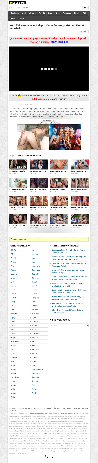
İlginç (13, 318)
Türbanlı (14, 365)
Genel (34, 302)
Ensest (34, 286)
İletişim (57, 408)
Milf (12, 330)
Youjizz (34, 389)
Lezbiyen (35, 322)
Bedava (14, 274)
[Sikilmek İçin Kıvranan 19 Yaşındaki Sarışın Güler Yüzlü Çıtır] (38, 200)
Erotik (13, 290)
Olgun (13, 334)
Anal (24, 13)
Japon (34, 318)
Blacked (35, 274)
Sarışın (34, 345)
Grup (57, 13)
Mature (34, 326)
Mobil (34, 330)
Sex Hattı (35, 349)
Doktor (13, 286)
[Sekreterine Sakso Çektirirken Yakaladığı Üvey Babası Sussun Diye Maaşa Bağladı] (38, 164)
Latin (13, 322)
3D (33, 250)
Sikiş (13, 353)
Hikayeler (35, 314)
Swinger (14, 357)
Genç (50, 13)
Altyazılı (32, 13)
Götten (34, 306)
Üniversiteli (36, 373)
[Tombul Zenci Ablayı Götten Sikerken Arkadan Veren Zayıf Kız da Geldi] (38, 218)
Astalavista (36, 266)
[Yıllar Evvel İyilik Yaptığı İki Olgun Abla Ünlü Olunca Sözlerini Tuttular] (59, 200)
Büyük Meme (36, 278)
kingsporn (19, 105)
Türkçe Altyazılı (37, 369)
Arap (12, 266)
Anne (33, 262)
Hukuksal (47, 408)
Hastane (35, 310)
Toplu (34, 361)
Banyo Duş (36, 270)
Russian (14, 345)
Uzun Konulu (15, 377)
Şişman (34, 353)
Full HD (42, 13)
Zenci (13, 18)
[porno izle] (65, 137)
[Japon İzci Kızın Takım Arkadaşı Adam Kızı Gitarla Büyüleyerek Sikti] (38, 182)
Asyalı (13, 270)
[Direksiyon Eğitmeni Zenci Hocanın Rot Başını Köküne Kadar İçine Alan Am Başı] (59, 182)
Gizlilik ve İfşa (25, 408)
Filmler (34, 294)
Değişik (34, 282)
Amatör (13, 258)
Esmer (34, 290)
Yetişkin (14, 389)
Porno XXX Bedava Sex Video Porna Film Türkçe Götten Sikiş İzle (49, 413)
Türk (84, 13)
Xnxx (13, 381)
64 (12, 254)
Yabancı (14, 385)
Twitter (13, 373)
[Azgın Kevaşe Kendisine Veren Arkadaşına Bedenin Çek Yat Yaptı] (59, 218)
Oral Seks (35, 334)
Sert (12, 349)
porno (45, 433)
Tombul (13, 361)
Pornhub (35, 337)
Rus (33, 341)
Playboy (14, 337)
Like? (85, 31)
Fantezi (13, 294)
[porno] (33, 137)
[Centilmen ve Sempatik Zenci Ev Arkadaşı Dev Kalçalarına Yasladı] (59, 164)
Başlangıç (15, 13)
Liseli (13, 326)
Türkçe (76, 13)
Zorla (13, 397)
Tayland (34, 357)
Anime (13, 262)
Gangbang (35, 298)
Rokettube (67, 13)
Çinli (12, 282)
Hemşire (14, 314)
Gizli (12, 306)
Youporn (14, 393)
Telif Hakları (67, 408)
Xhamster (35, 377)
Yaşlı (33, 385)
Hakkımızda (37, 408)
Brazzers (14, 278)
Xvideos (22, 18)
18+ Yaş (14, 250)
